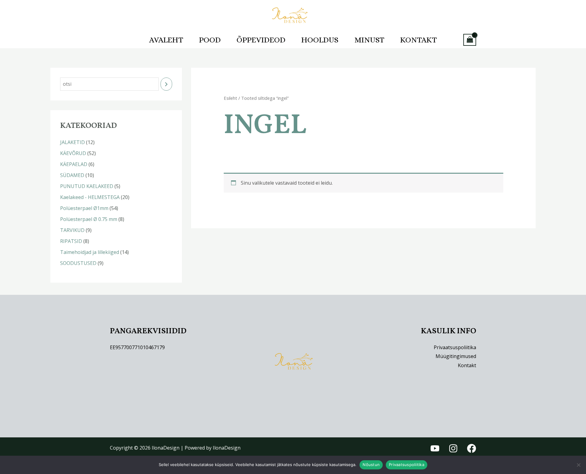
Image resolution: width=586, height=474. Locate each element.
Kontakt (418, 39)
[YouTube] (435, 448)
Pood (210, 39)
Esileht (230, 98)
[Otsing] (166, 84)
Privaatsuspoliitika (455, 347)
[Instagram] (453, 448)
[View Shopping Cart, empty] (469, 40)
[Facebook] (471, 448)
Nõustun (371, 464)
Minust (369, 39)
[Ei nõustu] (578, 465)
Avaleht (166, 39)
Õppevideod (261, 39)
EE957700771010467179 (137, 347)
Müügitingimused (456, 356)
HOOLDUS (319, 39)
